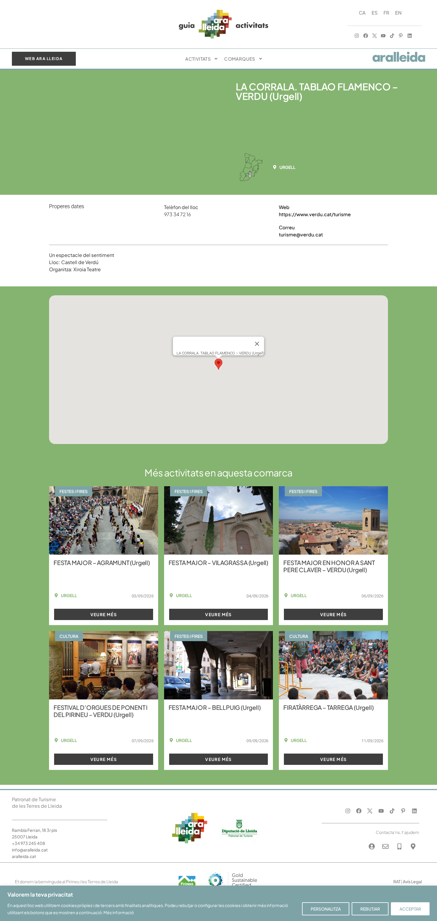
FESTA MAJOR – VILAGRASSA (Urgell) (218, 562)
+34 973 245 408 (28, 839)
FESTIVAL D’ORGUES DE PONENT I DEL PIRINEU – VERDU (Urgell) (100, 711)
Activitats (198, 59)
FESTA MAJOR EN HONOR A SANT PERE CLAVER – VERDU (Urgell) (329, 566)
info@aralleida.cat (30, 845)
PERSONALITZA (326, 908)
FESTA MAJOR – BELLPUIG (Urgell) (215, 707)
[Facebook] (366, 36)
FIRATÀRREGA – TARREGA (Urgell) (328, 707)
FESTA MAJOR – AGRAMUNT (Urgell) (102, 562)
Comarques (239, 59)
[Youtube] (383, 36)
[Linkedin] (410, 36)
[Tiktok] (392, 36)
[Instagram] (357, 36)
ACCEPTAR (410, 908)
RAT (396, 881)
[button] (286, 167)
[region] (218, 903)
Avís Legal (412, 881)
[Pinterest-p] (401, 36)
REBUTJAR (370, 908)
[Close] (257, 344)
